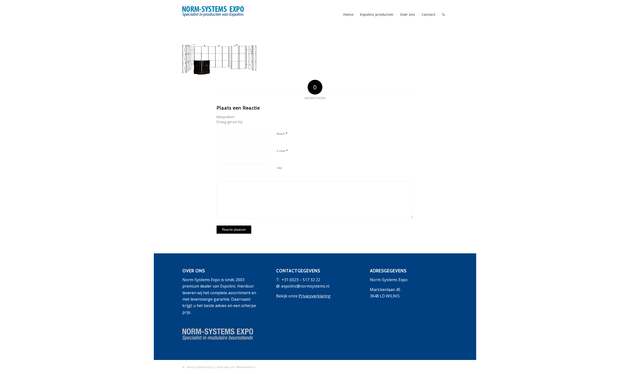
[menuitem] (348, 14)
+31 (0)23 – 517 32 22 (301, 279)
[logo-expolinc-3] (213, 18)
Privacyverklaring (315, 296)
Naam (282, 133)
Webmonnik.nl (245, 367)
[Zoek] (443, 14)
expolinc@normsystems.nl (305, 286)
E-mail (282, 150)
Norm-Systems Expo (200, 367)
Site (279, 168)
